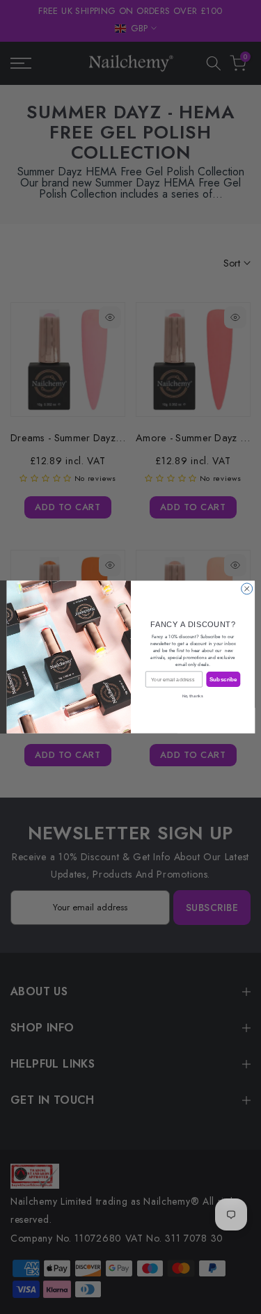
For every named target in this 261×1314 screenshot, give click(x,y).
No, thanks (192, 695)
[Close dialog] (246, 588)
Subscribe (223, 679)
